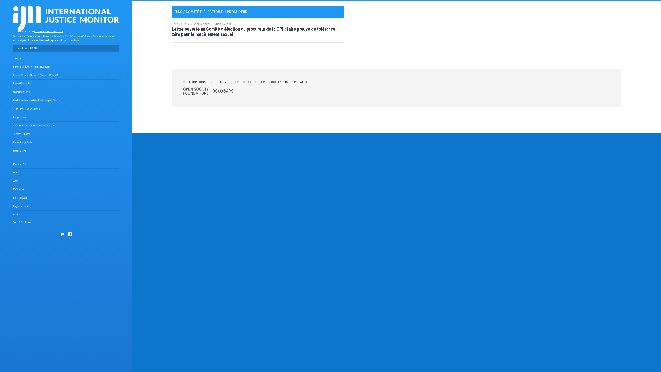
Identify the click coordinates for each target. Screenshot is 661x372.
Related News (20, 197)
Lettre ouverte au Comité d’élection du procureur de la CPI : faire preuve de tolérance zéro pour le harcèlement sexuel (253, 31)
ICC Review (19, 189)
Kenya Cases (19, 117)
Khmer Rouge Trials (22, 142)
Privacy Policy (19, 214)
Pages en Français (22, 206)
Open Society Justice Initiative (48, 31)
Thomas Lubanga (21, 134)
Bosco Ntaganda (21, 83)
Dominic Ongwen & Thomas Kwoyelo (31, 66)
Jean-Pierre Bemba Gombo (26, 108)
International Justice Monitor (212, 24)
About (16, 181)
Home (16, 172)
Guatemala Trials (21, 92)
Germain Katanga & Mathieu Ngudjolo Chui (34, 125)
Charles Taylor (20, 150)
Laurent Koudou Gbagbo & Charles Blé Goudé (35, 75)
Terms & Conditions (22, 222)
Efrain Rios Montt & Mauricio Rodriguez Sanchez (37, 100)
